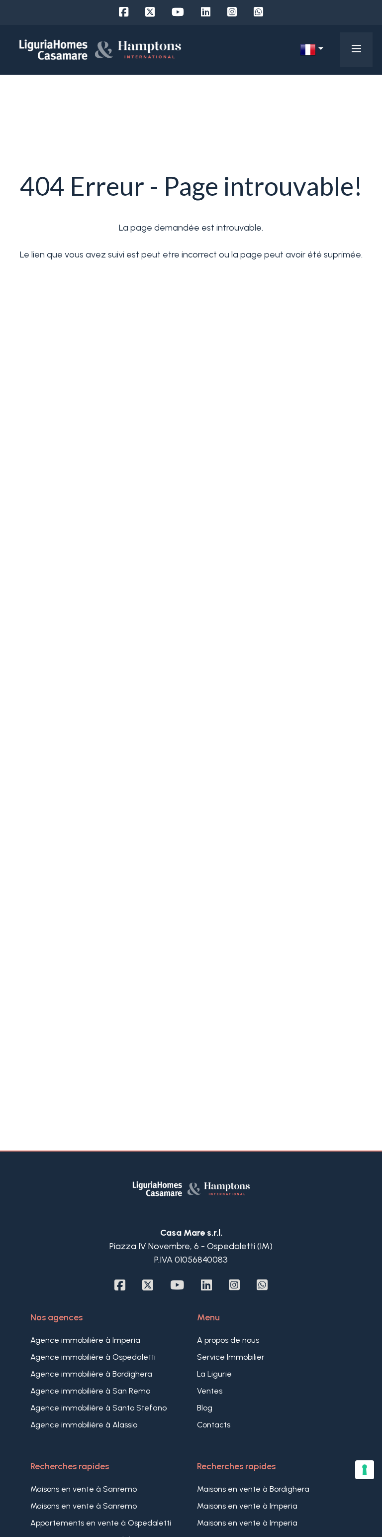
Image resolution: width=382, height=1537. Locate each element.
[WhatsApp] (258, 12)
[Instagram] (232, 12)
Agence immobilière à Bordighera (91, 1374)
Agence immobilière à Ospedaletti (93, 1357)
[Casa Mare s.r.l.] (100, 49)
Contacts (213, 1424)
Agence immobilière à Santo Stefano (98, 1407)
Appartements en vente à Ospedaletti (100, 1523)
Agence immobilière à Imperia (85, 1340)
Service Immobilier (231, 1357)
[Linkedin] (205, 12)
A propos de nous (228, 1340)
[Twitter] (150, 12)
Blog (204, 1407)
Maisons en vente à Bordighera (253, 1489)
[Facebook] (123, 12)
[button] (311, 49)
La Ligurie (214, 1374)
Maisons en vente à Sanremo (83, 1489)
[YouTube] (178, 12)
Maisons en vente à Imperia (247, 1506)
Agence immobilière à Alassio (83, 1424)
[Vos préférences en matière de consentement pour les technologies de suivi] (364, 1469)
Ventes (209, 1391)
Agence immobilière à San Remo (90, 1391)
